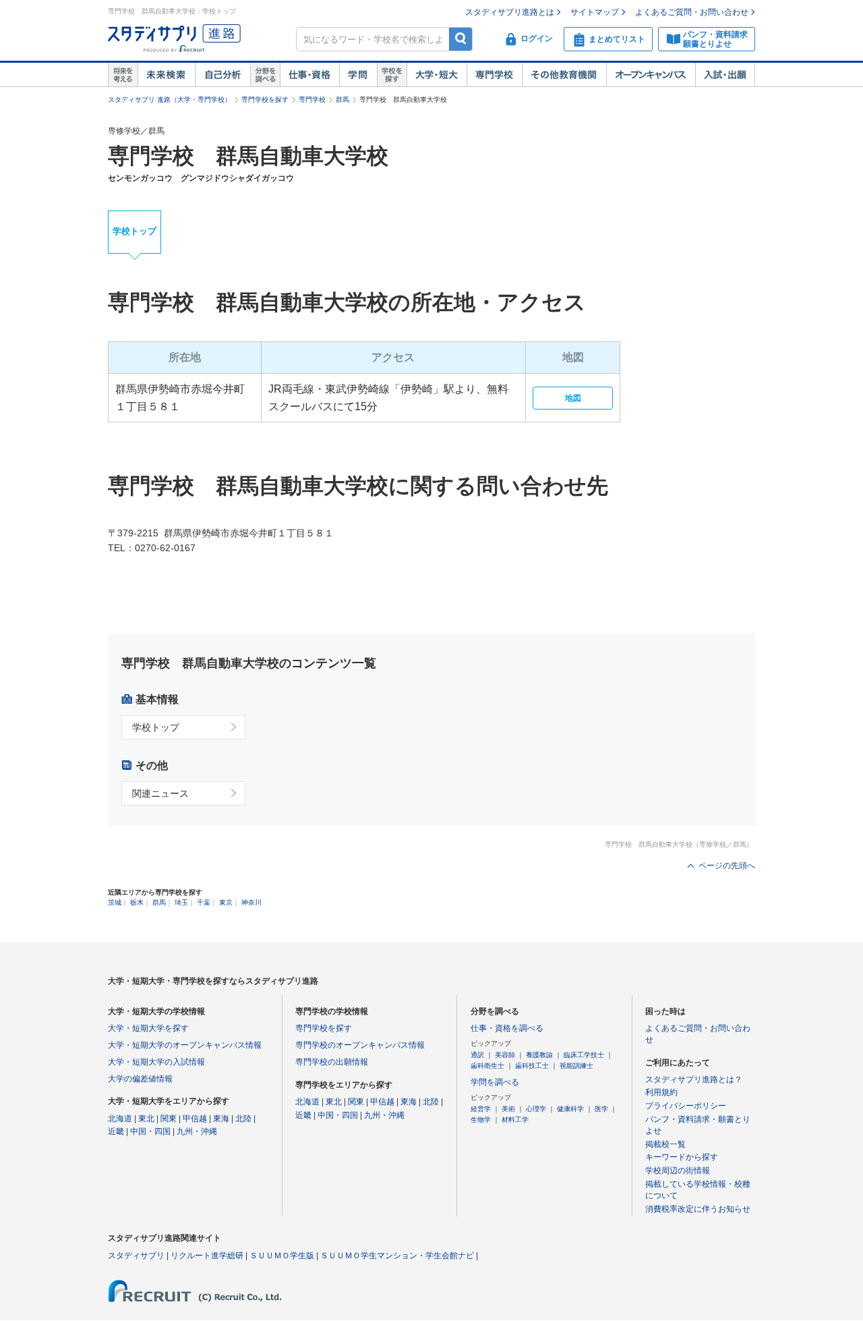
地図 (573, 398)
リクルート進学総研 (207, 1255)
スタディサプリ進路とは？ (693, 1079)
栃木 (137, 902)
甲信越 (195, 1118)
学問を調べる (495, 1082)
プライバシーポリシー (685, 1106)
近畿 (116, 1131)
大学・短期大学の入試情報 (156, 1062)
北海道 (120, 1118)
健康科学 (570, 1109)
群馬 (342, 99)
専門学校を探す (265, 99)
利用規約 (661, 1092)
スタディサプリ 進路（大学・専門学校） (169, 99)
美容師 (505, 1055)
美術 (508, 1109)
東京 (226, 902)
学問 (358, 75)
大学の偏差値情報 (140, 1079)
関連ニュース (160, 793)
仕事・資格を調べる (507, 1028)
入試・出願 (725, 75)
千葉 (203, 902)
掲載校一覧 (665, 1144)
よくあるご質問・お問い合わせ (691, 12)
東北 (146, 1118)
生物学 (481, 1119)
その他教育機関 (564, 75)
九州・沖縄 (197, 1131)
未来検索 (166, 75)
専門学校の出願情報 (331, 1062)
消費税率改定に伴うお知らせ (697, 1209)
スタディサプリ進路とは (509, 12)
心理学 (536, 1109)
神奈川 (251, 902)
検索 (461, 39)
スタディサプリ (136, 1255)
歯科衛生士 (487, 1065)
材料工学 (515, 1119)
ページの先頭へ (726, 865)
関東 (168, 1118)
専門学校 (494, 75)
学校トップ (134, 231)
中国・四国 (150, 1131)
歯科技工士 (532, 1065)
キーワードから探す (681, 1157)
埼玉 (181, 902)
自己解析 (222, 75)
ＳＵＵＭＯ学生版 (281, 1255)
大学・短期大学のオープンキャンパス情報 (185, 1045)
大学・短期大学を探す (148, 1028)
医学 (601, 1109)
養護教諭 (539, 1055)
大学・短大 (437, 75)
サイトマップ (594, 12)
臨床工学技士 (584, 1055)
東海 (221, 1118)
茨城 (114, 902)
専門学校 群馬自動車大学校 (248, 156)
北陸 (243, 1118)
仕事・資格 (309, 75)
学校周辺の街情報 (677, 1170)
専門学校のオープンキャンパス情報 (360, 1045)
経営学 (481, 1109)
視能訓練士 (576, 1065)
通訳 (477, 1055)
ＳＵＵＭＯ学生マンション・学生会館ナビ (397, 1255)
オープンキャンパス (650, 75)
